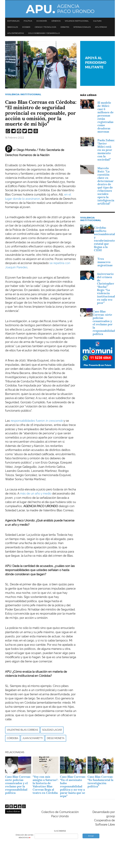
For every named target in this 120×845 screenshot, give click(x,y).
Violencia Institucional (23, 94)
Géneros (55, 21)
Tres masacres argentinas (105, 262)
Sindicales (12, 27)
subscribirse (13, 811)
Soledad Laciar (52, 729)
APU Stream (101, 27)
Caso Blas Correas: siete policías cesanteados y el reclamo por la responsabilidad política (104, 323)
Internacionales (82, 27)
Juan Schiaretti (32, 738)
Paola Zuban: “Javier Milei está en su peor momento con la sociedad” (106, 149)
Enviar (91, 836)
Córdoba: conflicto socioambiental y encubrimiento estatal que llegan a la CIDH (104, 239)
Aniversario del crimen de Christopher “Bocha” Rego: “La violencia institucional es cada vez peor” (106, 288)
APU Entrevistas (15, 33)
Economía (42, 21)
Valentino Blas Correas (22, 729)
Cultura (97, 21)
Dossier (26, 27)
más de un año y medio (35, 493)
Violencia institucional (77, 21)
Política (28, 21)
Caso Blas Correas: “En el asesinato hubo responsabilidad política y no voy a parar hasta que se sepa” (73, 786)
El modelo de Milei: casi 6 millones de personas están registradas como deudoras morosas (105, 117)
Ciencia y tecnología (45, 27)
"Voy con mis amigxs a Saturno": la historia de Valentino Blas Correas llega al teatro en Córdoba (45, 785)
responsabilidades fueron (37, 420)
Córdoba (12, 738)
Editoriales (13, 21)
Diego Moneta (55, 738)
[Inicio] (60, 9)
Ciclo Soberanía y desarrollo (44, 33)
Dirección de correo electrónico (24, 836)
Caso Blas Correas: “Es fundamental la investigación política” (100, 781)
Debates (65, 27)
